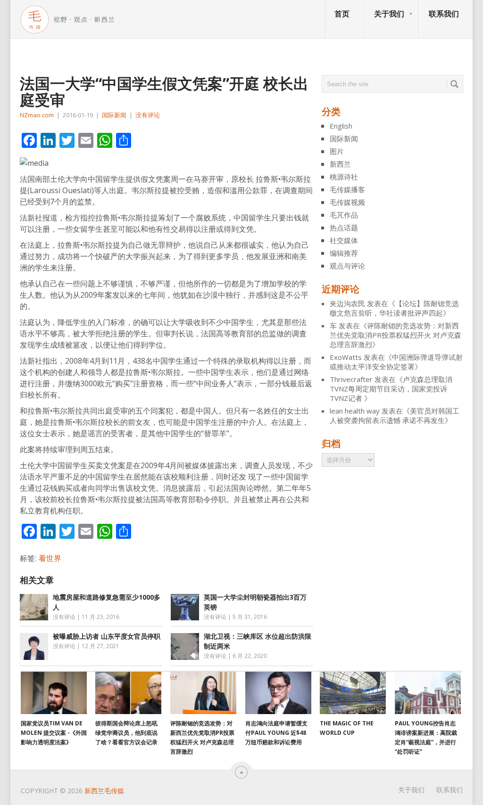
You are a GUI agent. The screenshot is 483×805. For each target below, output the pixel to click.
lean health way (355, 410)
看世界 (50, 558)
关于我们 (389, 13)
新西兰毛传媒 (104, 790)
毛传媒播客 (347, 189)
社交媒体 (344, 240)
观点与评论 (347, 265)
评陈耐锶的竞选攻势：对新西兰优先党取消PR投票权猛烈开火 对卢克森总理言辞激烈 (395, 335)
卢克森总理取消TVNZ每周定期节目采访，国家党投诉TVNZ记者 (391, 388)
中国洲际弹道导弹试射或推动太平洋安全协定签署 (396, 361)
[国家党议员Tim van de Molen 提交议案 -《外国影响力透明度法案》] (54, 693)
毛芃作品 (344, 215)
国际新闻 (114, 115)
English (341, 125)
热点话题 (344, 227)
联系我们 (444, 13)
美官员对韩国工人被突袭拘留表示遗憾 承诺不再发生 (394, 415)
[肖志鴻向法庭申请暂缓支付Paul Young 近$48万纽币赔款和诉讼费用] (278, 693)
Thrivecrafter (351, 379)
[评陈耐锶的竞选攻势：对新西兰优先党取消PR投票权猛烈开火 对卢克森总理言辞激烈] (203, 693)
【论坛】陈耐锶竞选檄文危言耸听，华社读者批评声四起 (394, 308)
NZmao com (37, 115)
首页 (342, 13)
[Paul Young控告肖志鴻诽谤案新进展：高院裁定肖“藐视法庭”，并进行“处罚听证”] (428, 693)
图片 (337, 151)
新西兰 (340, 164)
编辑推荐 (344, 253)
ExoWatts (346, 357)
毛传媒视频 (347, 202)
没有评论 (147, 115)
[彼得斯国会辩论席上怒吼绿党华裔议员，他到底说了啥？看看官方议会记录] (128, 693)
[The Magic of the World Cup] (353, 693)
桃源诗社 (344, 176)
